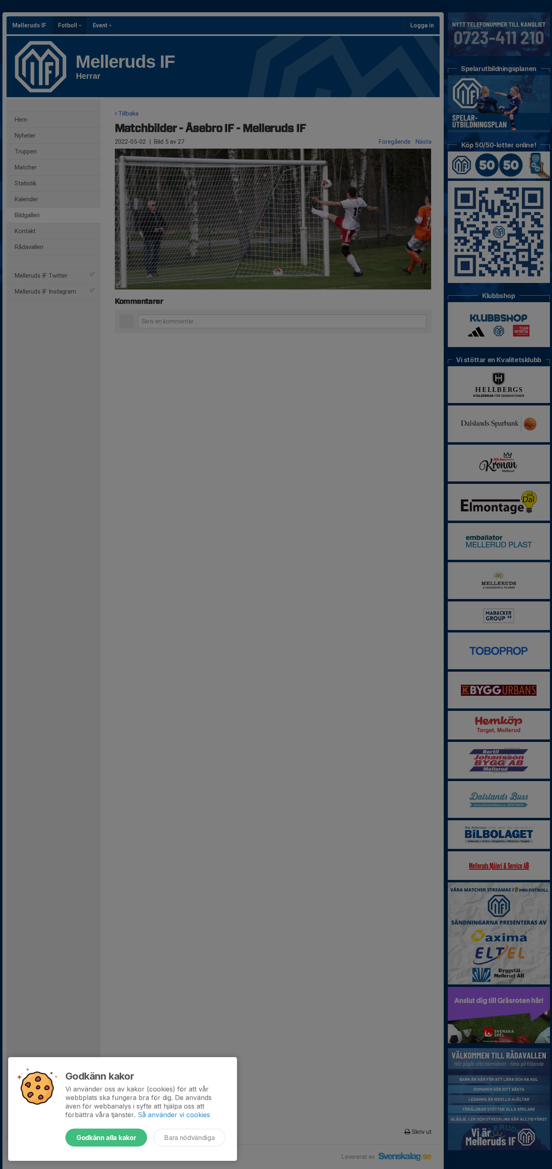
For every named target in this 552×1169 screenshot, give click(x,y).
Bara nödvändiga (189, 1137)
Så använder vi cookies (174, 1115)
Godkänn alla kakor (106, 1137)
